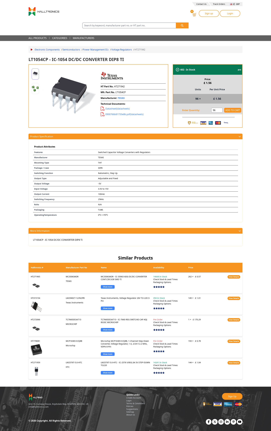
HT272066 (35, 319)
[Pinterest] (233, 422)
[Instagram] (221, 422)
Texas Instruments (74, 302)
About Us (130, 414)
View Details (234, 277)
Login (230, 13)
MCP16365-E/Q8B (74, 341)
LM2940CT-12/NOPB (75, 298)
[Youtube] (239, 422)
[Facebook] (209, 422)
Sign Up (232, 396)
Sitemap (130, 412)
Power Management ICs (96, 49)
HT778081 (35, 341)
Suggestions (132, 409)
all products (38, 38)
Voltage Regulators (121, 49)
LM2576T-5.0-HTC (74, 362)
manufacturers (83, 38)
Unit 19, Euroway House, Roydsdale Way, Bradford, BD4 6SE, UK (58, 404)
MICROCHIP (71, 324)
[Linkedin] (227, 422)
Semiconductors (71, 49)
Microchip (70, 345)
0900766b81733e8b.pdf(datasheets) (124, 114)
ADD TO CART (232, 110)
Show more (107, 287)
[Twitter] (214, 422)
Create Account (133, 397)
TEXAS (121, 98)
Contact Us (201, 4)
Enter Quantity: (191, 110)
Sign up (209, 13)
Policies (129, 406)
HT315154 (35, 298)
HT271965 (35, 276)
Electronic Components (47, 49)
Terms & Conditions (135, 403)
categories (59, 38)
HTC (68, 367)
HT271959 (35, 362)
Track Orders (219, 4)
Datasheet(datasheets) (117, 108)
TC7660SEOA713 (73, 319)
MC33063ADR (72, 276)
